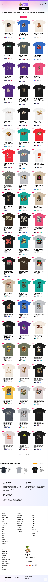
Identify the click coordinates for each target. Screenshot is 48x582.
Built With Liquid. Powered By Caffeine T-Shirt (24, 250)
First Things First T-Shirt (24, 143)
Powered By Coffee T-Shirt (9, 122)
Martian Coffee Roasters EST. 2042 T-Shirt (24, 164)
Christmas (19, 517)
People (33, 515)
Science (3, 535)
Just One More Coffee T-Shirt (37, 77)
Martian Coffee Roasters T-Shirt (8, 186)
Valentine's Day (20, 519)
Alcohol (33, 527)
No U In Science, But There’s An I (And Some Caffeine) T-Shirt (8, 423)
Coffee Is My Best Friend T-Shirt (38, 358)
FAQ (2, 567)
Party (3, 529)
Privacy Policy (4, 561)
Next (27, 454)
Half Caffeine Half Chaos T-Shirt (8, 400)
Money (33, 535)
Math (33, 521)
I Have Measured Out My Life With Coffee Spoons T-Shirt (23, 34)
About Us (3, 557)
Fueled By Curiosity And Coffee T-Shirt (38, 250)
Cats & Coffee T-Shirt (23, 358)
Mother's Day (19, 523)
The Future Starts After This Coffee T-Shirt (39, 228)
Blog (2, 549)
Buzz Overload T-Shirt (38, 294)
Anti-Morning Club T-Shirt (23, 186)
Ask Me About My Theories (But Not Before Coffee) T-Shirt (23, 423)
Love (3, 521)
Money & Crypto (5, 523)
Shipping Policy (5, 565)
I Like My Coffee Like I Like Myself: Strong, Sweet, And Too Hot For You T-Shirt (23, 100)
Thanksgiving (19, 515)
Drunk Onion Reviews (6, 559)
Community (4, 555)
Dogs (33, 517)
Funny (3, 519)
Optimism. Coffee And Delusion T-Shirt (24, 400)
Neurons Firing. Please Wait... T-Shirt (39, 422)
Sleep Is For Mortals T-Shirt (24, 315)
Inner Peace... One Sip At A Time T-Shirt (8, 379)
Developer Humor (35, 531)
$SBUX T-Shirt (7, 55)
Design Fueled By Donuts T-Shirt (23, 207)
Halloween (19, 513)
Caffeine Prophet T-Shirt (8, 207)
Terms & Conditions (6, 563)
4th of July (19, 531)
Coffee (24, 17)
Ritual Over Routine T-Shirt (39, 34)
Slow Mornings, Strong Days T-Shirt (9, 143)
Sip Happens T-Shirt (8, 314)
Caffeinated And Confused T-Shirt (38, 336)
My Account (4, 551)
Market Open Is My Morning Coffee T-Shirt (8, 228)
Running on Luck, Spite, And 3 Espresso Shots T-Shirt (39, 379)
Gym (33, 525)
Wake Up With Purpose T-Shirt (23, 122)
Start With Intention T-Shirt (24, 56)
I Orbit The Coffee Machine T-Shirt (38, 207)
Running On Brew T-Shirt (8, 294)
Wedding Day (19, 529)
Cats (33, 519)
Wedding (3, 539)
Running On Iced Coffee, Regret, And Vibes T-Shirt (8, 336)
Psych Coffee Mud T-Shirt (24, 336)
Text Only (34, 529)
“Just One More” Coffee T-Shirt (8, 77)
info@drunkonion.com (29, 560)
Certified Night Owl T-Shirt (39, 186)
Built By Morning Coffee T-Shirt (38, 56)
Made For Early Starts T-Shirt (37, 122)
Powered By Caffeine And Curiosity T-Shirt (9, 446)
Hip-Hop (33, 513)
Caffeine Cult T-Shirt (39, 314)
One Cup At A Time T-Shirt (8, 99)
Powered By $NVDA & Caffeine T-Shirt (24, 272)
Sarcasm (3, 533)
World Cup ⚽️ (4, 543)
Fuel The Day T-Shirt (39, 142)
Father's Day (19, 525)
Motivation (4, 525)
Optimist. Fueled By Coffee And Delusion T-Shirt (39, 401)
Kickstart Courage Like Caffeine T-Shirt (39, 164)
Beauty (33, 533)
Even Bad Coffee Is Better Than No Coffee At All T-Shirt (39, 99)
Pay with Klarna (5, 553)
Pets (3, 531)
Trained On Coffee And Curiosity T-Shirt (23, 228)
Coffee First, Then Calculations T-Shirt (38, 446)
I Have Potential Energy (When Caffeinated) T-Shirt (24, 446)
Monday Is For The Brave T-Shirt (8, 358)
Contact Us (4, 569)
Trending (3, 513)
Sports (3, 537)
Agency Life (4, 515)
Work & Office (5, 541)
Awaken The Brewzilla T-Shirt (23, 294)
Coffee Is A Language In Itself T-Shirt (9, 34)
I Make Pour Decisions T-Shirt (24, 379)
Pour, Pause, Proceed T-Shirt (9, 164)
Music (3, 527)
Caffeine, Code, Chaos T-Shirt (7, 250)
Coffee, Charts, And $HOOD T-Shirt (39, 272)
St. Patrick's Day (20, 521)
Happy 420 (19, 527)
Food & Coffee (5, 517)
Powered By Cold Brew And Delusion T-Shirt (24, 77)
